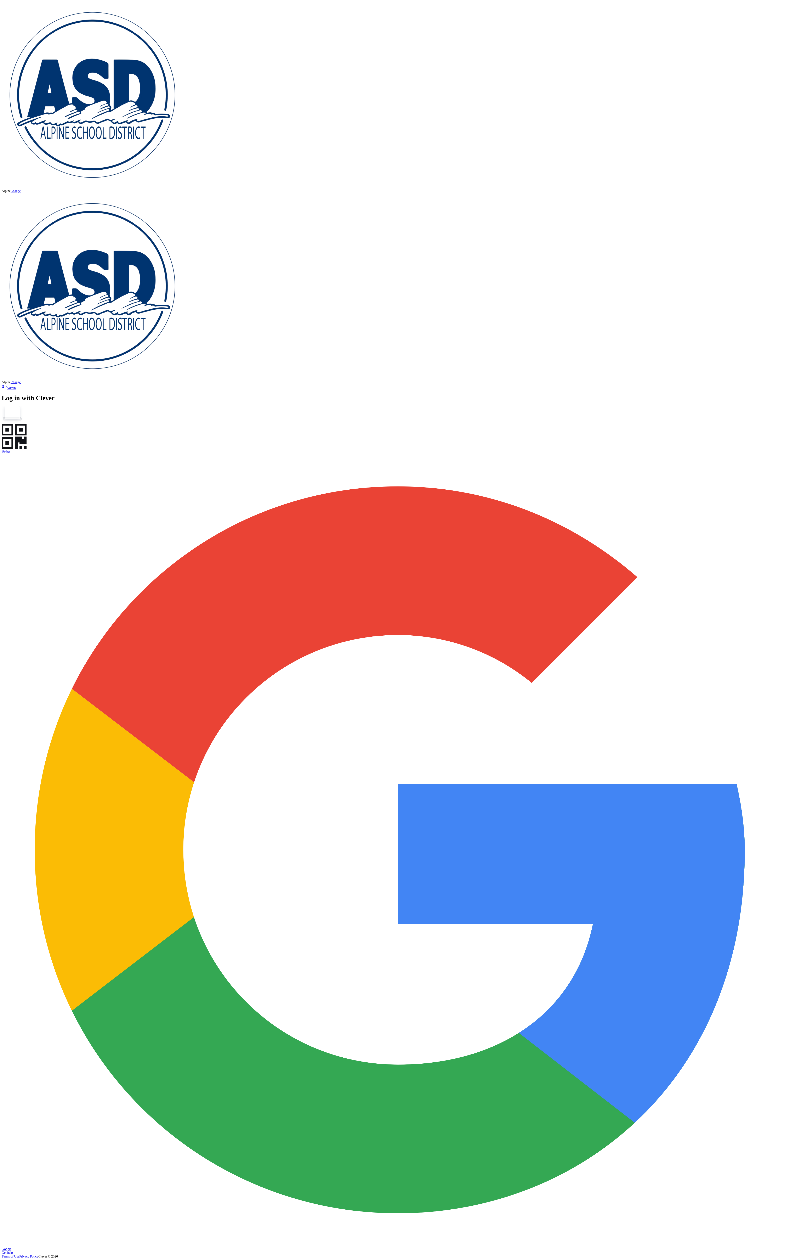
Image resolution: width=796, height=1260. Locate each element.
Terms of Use (10, 1256)
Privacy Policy (28, 1256)
